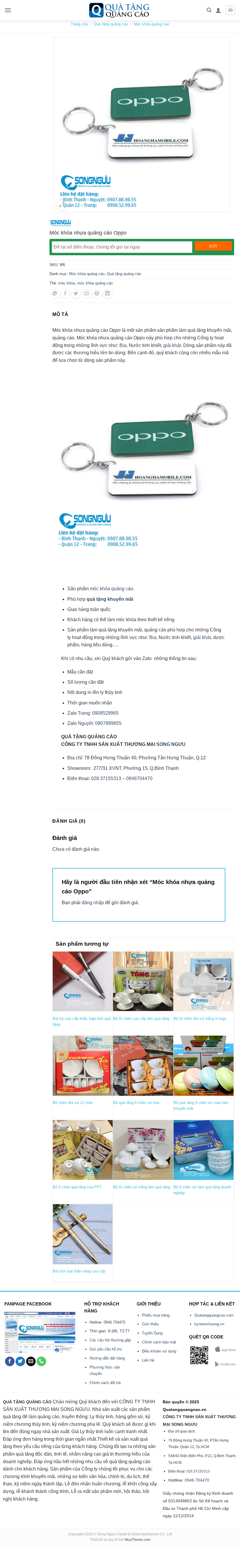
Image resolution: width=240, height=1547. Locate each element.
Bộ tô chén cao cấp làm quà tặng (141, 1018)
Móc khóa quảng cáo (151, 24)
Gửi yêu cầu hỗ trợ (106, 1349)
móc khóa (66, 283)
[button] (7, 10)
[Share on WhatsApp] (55, 294)
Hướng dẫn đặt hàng (107, 1358)
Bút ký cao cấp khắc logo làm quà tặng (82, 1021)
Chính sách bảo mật (159, 1342)
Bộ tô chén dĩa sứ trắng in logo (200, 1018)
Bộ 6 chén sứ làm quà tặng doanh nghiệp (202, 1190)
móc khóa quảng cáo (95, 283)
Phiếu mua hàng (155, 1315)
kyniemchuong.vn (209, 1324)
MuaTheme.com (137, 1540)
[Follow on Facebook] (10, 1362)
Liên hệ (148, 1360)
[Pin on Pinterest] (97, 294)
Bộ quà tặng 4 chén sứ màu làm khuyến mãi (201, 1105)
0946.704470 (114, 1322)
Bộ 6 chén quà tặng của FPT (77, 1187)
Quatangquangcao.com (214, 1315)
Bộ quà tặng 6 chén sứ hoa (136, 1102)
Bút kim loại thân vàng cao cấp (79, 1271)
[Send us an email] (31, 1362)
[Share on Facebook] (65, 294)
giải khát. (172, 345)
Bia (122, 345)
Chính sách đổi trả (105, 1383)
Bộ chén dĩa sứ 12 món (73, 1102)
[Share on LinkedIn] (107, 294)
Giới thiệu (150, 1324)
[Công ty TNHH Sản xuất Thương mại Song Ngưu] (60, 222)
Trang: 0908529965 (98, 713)
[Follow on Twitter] (20, 1362)
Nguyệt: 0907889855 (99, 723)
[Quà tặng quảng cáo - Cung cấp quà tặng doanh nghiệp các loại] (120, 10)
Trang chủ (79, 24)
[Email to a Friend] (86, 294)
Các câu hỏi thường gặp (110, 1340)
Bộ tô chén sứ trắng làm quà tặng (141, 1187)
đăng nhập (93, 902)
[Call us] (41, 1362)
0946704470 (139, 778)
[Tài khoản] (218, 10)
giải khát (202, 637)
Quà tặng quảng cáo (111, 24)
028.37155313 (106, 778)
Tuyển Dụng (152, 1333)
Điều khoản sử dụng (159, 1351)
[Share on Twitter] (76, 294)
